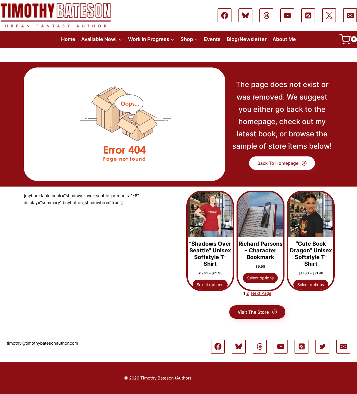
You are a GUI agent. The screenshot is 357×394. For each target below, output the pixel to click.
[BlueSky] (245, 15)
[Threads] (266, 15)
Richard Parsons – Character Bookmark (260, 250)
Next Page (261, 293)
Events (212, 39)
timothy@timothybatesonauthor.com (42, 343)
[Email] (350, 15)
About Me (284, 39)
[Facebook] (224, 15)
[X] (329, 15)
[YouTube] (287, 15)
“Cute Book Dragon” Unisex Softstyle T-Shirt (311, 253)
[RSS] (308, 15)
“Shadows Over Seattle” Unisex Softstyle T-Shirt (210, 253)
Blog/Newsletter (247, 39)
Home (68, 39)
